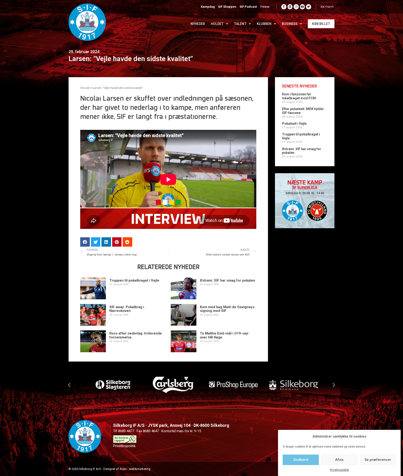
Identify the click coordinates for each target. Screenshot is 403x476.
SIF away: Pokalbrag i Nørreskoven (126, 309)
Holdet (217, 24)
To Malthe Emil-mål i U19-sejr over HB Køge (224, 335)
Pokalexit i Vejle (294, 123)
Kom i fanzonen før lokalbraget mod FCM (299, 96)
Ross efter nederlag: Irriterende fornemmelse (135, 335)
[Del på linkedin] (106, 242)
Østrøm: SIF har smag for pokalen (227, 280)
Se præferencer (378, 460)
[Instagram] (296, 6)
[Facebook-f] (283, 6)
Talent (240, 24)
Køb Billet (321, 24)
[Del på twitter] (96, 242)
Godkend (300, 460)
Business (290, 24)
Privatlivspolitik (339, 470)
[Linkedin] (290, 6)
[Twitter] (308, 6)
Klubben (264, 24)
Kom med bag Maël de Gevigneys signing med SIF (227, 309)
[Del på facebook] (85, 242)
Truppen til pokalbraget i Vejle (134, 280)
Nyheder (198, 24)
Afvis (339, 460)
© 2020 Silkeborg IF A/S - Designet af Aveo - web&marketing (109, 469)
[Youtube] (302, 6)
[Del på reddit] (127, 242)
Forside (84, 88)
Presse (264, 6)
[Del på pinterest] (117, 242)
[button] (69, 385)
